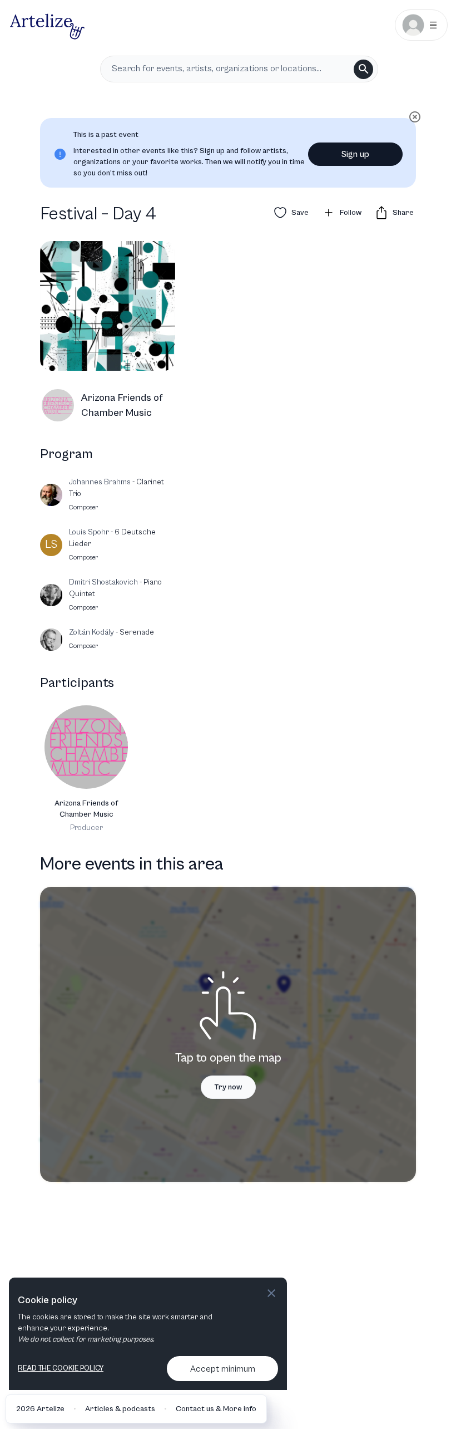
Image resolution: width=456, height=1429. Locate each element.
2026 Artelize (40, 1409)
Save (300, 212)
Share (403, 212)
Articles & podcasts (120, 1409)
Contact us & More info (216, 1409)
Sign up (355, 154)
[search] (363, 69)
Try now (228, 1087)
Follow (350, 212)
